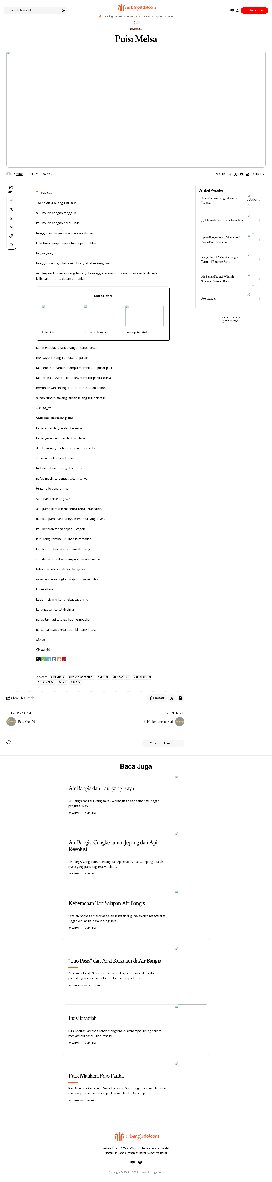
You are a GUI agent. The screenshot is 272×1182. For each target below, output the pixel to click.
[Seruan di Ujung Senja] (103, 316)
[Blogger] (59, 659)
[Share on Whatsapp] (11, 217)
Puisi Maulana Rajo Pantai (96, 1076)
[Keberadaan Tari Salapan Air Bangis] (192, 915)
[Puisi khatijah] (192, 1030)
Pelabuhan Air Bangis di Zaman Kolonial (219, 200)
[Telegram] (48, 659)
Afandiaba (77, 985)
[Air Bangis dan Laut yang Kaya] (192, 800)
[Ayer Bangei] (253, 298)
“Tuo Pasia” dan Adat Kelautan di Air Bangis (114, 961)
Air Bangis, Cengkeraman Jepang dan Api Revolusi (112, 845)
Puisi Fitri (48, 332)
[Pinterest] (64, 659)
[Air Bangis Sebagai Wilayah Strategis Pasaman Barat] (253, 279)
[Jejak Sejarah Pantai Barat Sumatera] (253, 220)
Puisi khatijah (82, 1018)
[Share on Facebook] (230, 174)
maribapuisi (121, 677)
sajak (170, 16)
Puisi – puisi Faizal (136, 332)
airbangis (132, 16)
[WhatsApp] (43, 659)
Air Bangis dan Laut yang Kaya (101, 788)
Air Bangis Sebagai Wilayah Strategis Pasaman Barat (217, 279)
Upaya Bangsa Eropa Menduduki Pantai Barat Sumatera (220, 239)
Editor (19, 174)
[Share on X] (235, 174)
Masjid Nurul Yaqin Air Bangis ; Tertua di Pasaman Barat (220, 259)
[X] (38, 659)
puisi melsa (46, 682)
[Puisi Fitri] (61, 316)
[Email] (241, 174)
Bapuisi (146, 16)
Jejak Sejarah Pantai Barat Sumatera (222, 220)
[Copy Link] (11, 235)
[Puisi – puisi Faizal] (144, 316)
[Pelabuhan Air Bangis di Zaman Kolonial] (253, 200)
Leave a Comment (165, 743)
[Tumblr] (54, 659)
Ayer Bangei (208, 298)
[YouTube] (232, 10)
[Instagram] (237, 10)
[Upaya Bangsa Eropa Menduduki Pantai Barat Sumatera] (253, 239)
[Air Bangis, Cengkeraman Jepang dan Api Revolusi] (192, 857)
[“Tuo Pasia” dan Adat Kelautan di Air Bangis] (192, 972)
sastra (76, 682)
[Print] (247, 174)
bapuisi (159, 16)
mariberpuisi (142, 677)
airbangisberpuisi (81, 677)
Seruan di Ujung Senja (97, 332)
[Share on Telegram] (11, 226)
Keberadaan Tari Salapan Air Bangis (106, 903)
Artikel (118, 16)
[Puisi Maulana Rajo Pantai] (192, 1087)
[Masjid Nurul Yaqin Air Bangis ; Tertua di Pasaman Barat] (253, 259)
